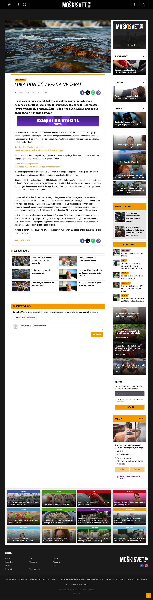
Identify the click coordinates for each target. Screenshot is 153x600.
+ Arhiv (140, 419)
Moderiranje (44, 579)
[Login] (125, 4)
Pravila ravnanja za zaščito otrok (133, 579)
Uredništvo (23, 579)
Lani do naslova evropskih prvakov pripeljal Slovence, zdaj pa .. (40, 150)
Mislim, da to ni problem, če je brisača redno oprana (130, 462)
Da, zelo (120, 451)
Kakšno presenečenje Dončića (27, 163)
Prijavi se (97, 334)
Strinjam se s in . (130, 400)
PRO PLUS (33, 579)
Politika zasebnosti (95, 579)
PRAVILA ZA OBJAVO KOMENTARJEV (25, 317)
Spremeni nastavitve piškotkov (73, 579)
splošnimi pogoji (131, 399)
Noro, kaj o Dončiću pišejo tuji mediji (29, 147)
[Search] (143, 4)
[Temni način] (134, 4)
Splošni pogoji (111, 579)
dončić (27, 240)
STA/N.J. (20, 93)
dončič (21, 240)
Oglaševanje (11, 579)
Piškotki (55, 579)
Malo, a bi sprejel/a (123, 454)
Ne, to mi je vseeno (124, 458)
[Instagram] (24, 4)
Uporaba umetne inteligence (76, 584)
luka (16, 240)
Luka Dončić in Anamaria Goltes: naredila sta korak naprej (37, 167)
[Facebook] (18, 4)
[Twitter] (87, 92)
